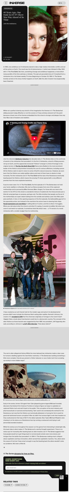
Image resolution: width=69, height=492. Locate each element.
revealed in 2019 (17, 317)
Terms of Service (35, 471)
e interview (33, 324)
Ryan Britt (9, 57)
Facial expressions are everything (14, 204)
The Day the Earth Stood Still (24, 166)
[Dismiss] (66, 476)
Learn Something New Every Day (13, 460)
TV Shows (7, 485)
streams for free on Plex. (24, 454)
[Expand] (60, 476)
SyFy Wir (27, 324)
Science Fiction (20, 485)
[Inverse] (17, 3)
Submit (58, 475)
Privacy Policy (44, 471)
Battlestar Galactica (22, 159)
